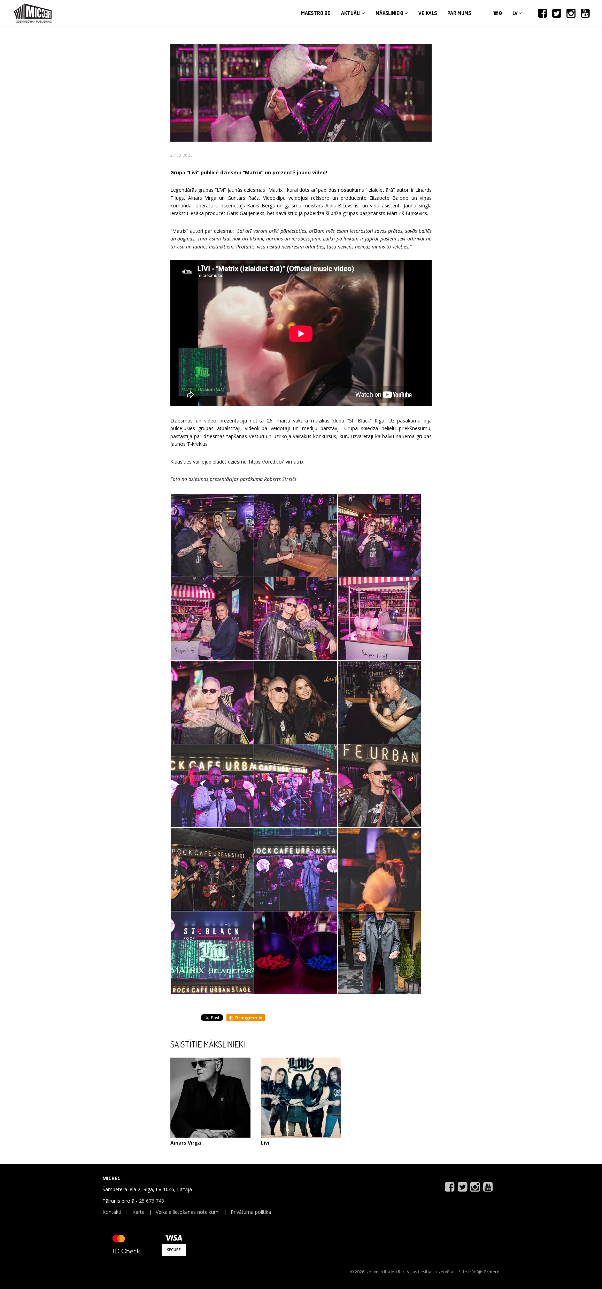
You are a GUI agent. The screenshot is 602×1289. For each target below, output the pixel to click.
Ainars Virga (185, 1142)
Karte (138, 1212)
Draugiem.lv (248, 1018)
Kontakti (111, 1212)
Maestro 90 (316, 13)
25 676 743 (151, 1200)
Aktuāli (351, 13)
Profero (492, 1272)
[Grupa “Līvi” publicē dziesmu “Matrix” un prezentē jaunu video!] (212, 534)
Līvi (265, 1142)
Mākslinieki (390, 13)
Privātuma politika (251, 1212)
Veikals (427, 13)
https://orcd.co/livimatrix (276, 461)
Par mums (459, 13)
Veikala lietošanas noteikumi (187, 1212)
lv (515, 13)
